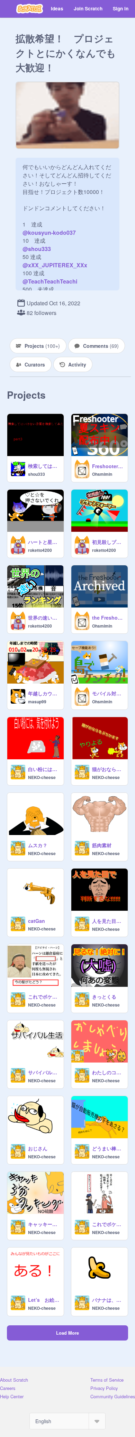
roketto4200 (40, 550)
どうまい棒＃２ (108, 1148)
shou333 (36, 474)
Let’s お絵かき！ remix (44, 1299)
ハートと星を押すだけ (44, 541)
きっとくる (104, 996)
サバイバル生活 (44, 1072)
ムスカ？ (37, 845)
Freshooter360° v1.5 (108, 466)
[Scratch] (30, 8)
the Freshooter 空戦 (108, 617)
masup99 (37, 701)
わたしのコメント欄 (108, 1072)
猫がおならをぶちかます (108, 769)
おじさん (37, 1148)
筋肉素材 (101, 845)
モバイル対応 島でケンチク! (108, 693)
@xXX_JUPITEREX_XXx (54, 265)
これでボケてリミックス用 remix (108, 1224)
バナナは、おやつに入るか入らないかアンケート (108, 1299)
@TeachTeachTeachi (49, 281)
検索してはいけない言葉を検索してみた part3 (44, 465)
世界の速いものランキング (44, 617)
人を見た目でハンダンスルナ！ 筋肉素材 (108, 920)
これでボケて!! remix (44, 996)
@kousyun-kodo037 (49, 233)
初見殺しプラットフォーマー (108, 541)
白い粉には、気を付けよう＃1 (44, 769)
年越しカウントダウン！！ (44, 693)
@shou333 (36, 249)
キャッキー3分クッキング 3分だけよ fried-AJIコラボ (44, 1224)
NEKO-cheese (42, 777)
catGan (36, 920)
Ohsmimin (102, 474)
